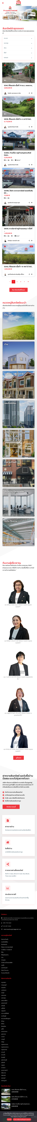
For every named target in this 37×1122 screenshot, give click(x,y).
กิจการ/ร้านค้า (10, 462)
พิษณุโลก (3, 1026)
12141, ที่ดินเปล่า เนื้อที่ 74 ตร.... (19, 1090)
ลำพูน (2, 1042)
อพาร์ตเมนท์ (4, 968)
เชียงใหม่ (3, 1075)
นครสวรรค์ (4, 1003)
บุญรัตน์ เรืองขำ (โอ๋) (13, 127)
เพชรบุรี (3, 1078)
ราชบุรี (3, 1039)
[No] (35, 1116)
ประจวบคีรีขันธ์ (5, 1013)
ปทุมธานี (3, 1011)
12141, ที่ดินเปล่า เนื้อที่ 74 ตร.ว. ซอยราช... (18, 85)
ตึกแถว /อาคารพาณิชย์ (14, 432)
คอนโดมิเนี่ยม (10, 403)
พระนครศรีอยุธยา (5, 1019)
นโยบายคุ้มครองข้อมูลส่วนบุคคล (22, 1119)
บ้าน (6, 344)
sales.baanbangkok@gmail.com (12, 929)
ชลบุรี (2, 993)
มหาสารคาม (4, 1031)
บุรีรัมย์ (3, 1008)
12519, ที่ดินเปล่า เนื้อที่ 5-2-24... (19, 1097)
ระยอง (3, 1037)
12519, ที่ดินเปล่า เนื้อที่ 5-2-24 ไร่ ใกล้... (17, 119)
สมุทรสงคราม (4, 1047)
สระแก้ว (3, 1055)
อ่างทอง (3, 1068)
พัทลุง (2, 1021)
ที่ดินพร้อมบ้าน (4, 955)
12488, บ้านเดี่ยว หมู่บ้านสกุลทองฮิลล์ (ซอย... (17, 154)
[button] (16, 19)
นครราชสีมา (4, 1000)
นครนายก (3, 995)
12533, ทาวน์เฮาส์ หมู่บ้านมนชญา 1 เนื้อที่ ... (18, 229)
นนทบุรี (3, 1006)
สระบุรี (3, 1052)
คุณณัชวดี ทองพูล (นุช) (14, 202)
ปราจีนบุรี (3, 1016)
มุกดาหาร (3, 1034)
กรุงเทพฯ (3, 982)
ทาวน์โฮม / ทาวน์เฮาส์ (13, 373)
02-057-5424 (7, 926)
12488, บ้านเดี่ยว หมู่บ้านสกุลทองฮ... (20, 1104)
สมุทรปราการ (4, 1044)
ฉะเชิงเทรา (3, 990)
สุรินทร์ (3, 1062)
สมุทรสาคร (4, 1050)
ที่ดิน (6, 314)
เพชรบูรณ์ (3, 1081)
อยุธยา (3, 1065)
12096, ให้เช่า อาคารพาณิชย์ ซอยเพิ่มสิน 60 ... (18, 191)
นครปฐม (3, 998)
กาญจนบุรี (3, 985)
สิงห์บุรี (3, 1057)
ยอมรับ (9, 1119)
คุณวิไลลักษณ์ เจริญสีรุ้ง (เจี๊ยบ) (16, 274)
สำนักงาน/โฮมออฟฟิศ (14, 491)
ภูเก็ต (2, 1029)
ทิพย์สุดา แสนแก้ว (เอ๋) (13, 240)
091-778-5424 (7, 923)
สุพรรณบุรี (4, 1060)
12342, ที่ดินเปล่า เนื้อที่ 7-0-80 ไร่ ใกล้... (18, 266)
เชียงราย (3, 1073)
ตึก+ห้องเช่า (4, 944)
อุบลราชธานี (4, 1070)
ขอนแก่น (3, 988)
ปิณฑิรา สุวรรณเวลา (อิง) (14, 93)
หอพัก (2, 965)
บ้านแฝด (3, 960)
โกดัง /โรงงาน (10, 521)
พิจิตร (2, 1024)
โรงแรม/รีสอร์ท (5, 973)
